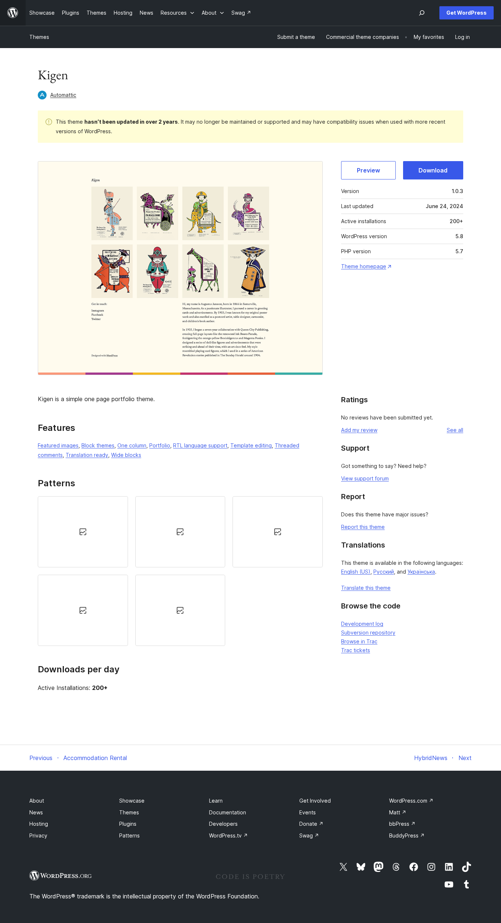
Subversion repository (368, 632)
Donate (311, 824)
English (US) (355, 571)
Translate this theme (366, 588)
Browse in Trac (359, 641)
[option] (83, 531)
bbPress (402, 824)
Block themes (97, 445)
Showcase (132, 800)
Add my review (359, 430)
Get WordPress (466, 13)
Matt (397, 812)
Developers (223, 824)
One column (131, 445)
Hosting (38, 824)
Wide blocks (126, 455)
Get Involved (315, 800)
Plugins (127, 824)
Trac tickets (355, 650)
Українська (421, 571)
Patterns (129, 835)
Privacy (38, 835)
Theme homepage (363, 266)
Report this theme (363, 527)
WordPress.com (411, 800)
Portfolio (159, 445)
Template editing (251, 445)
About (36, 800)
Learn (216, 800)
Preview (368, 170)
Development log (362, 624)
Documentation (227, 812)
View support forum (365, 478)
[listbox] (180, 571)
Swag (309, 835)
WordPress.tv (228, 835)
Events (307, 812)
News (36, 812)
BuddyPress (407, 835)
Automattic (63, 95)
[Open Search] (422, 13)
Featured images (58, 445)
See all (455, 430)
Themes (39, 37)
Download (432, 170)
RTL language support (200, 445)
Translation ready (87, 455)
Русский (383, 571)
